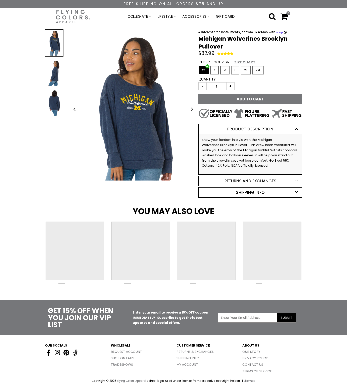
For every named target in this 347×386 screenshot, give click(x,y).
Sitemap (249, 381)
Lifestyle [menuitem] (165, 16)
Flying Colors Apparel (131, 381)
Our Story (251, 351)
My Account (187, 364)
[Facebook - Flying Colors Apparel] (48, 353)
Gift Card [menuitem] (225, 16)
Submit (286, 317)
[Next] (192, 109)
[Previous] (74, 109)
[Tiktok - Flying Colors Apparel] (75, 353)
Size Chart (244, 62)
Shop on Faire (123, 358)
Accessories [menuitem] (194, 16)
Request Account (126, 351)
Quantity (207, 79)
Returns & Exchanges (195, 351)
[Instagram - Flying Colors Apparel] (57, 353)
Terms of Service (257, 371)
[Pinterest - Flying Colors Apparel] (66, 353)
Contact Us (252, 364)
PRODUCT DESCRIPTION (250, 129)
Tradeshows (122, 364)
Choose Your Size (226, 62)
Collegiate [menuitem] (138, 16)
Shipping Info (250, 192)
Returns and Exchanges (250, 181)
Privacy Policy (255, 358)
